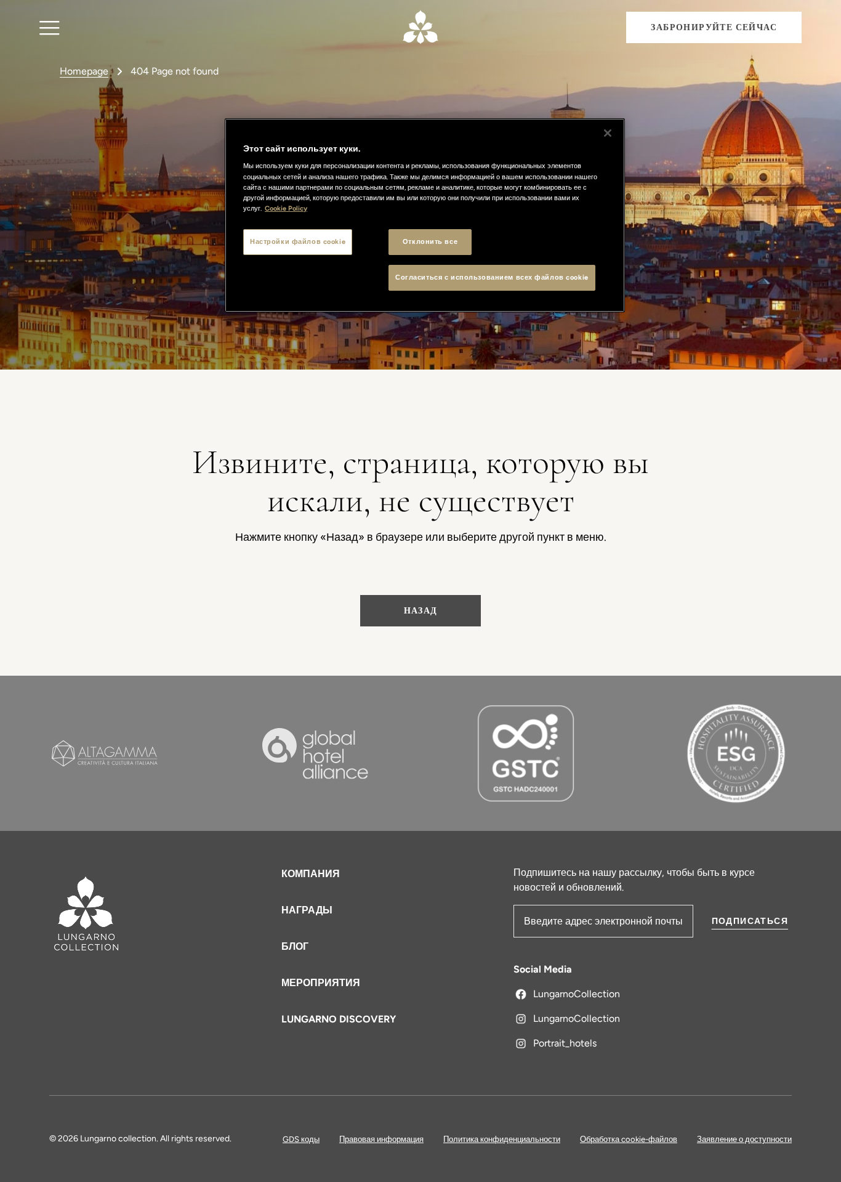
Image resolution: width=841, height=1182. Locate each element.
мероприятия (320, 983)
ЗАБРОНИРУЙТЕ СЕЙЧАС (714, 27)
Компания (310, 874)
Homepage (84, 71)
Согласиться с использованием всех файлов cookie (492, 277)
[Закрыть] (607, 133)
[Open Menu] (49, 27)
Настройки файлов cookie (297, 241)
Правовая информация (381, 1139)
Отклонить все (430, 241)
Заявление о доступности (744, 1139)
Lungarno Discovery (338, 1019)
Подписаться (750, 921)
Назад (421, 610)
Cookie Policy (286, 208)
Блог (294, 946)
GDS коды (301, 1139)
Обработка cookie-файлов (628, 1139)
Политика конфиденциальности (501, 1139)
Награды (306, 910)
